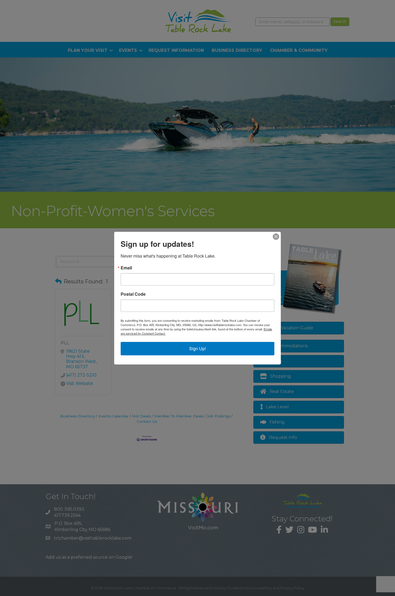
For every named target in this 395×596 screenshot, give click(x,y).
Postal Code (133, 294)
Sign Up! (197, 348)
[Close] (276, 236)
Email (126, 268)
